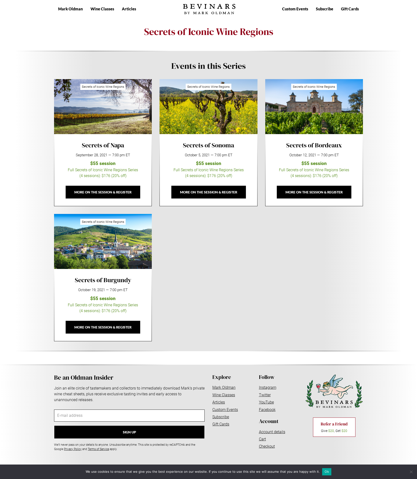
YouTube (266, 402)
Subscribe (324, 9)
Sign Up (129, 432)
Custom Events (295, 9)
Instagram (267, 387)
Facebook (267, 409)
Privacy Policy (73, 449)
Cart (262, 439)
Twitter (265, 395)
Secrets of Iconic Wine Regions (103, 87)
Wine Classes (102, 9)
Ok (327, 471)
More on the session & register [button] (103, 192)
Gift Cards (350, 9)
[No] (411, 471)
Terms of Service (98, 449)
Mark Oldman (70, 9)
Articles (129, 9)
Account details (272, 432)
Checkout (267, 446)
